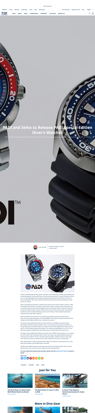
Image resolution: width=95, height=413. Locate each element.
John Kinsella (42, 247)
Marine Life (61, 13)
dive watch (23, 364)
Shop (35, 9)
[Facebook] (22, 358)
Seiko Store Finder (61, 351)
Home (13, 13)
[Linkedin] (27, 358)
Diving (19, 13)
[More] (42, 358)
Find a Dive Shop (65, 9)
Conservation (24, 9)
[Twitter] (25, 358)
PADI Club (17, 9)
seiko (37, 364)
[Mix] (36, 358)
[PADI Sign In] (93, 13)
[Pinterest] (30, 358)
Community (43, 13)
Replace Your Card (76, 9)
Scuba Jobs (52, 13)
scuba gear (31, 364)
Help (83, 9)
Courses (10, 9)
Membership (42, 9)
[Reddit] (33, 358)
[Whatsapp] (39, 358)
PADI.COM (4, 9)
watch (42, 364)
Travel (31, 9)
